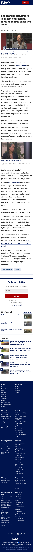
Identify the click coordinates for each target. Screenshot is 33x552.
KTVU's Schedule (19, 506)
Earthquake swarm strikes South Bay (10, 314)
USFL (16, 436)
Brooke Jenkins (21, 66)
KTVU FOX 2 (20, 28)
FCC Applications (19, 520)
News (17, 270)
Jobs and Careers (19, 499)
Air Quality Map (5, 418)
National (3, 389)
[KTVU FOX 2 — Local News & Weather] (6, 3)
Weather (4, 410)
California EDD (5, 443)
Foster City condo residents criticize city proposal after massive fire (18, 357)
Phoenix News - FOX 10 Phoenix (20, 484)
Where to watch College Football (5, 499)
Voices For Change (20, 468)
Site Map (17, 516)
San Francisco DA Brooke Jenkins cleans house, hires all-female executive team (16, 52)
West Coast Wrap (5, 402)
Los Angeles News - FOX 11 (20, 480)
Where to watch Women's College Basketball (5, 517)
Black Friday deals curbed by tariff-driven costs (12, 330)
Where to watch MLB (6, 502)
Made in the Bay (19, 452)
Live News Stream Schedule (20, 508)
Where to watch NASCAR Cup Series (6, 504)
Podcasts (3, 400)
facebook (15, 534)
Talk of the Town (19, 457)
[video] (28, 316)
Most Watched (6, 312)
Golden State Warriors (18, 418)
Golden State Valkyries (18, 424)
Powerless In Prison (6, 449)
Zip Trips (17, 387)
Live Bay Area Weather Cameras (6, 415)
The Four (17, 446)
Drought (3, 392)
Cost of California (5, 447)
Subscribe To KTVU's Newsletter (20, 514)
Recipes (17, 392)
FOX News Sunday (6, 404)
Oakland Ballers (19, 429)
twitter (24, 534)
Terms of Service (17, 305)
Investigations (6, 441)
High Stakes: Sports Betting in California (20, 449)
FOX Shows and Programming (19, 503)
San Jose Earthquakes (20, 434)
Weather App (4, 426)
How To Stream (19, 495)
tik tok (21, 534)
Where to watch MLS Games (6, 524)
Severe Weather (5, 424)
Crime (2, 390)
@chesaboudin (14, 183)
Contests (17, 390)
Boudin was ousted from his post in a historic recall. (16, 243)
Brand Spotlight (19, 473)
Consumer (4, 398)
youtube (12, 534)
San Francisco (27, 28)
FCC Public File (19, 518)
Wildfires (3, 394)
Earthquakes (4, 422)
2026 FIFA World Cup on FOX (20, 413)
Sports (17, 410)
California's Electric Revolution (20, 443)
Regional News (20, 478)
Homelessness (5, 445)
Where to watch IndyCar (5, 508)
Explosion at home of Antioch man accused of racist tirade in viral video (20, 350)
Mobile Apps (18, 511)
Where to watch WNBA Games (5, 521)
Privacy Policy (18, 304)
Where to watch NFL (6, 497)
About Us (18, 493)
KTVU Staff (18, 497)
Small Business (5, 484)
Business (3, 396)
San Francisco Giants (20, 421)
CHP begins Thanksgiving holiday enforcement (9, 322)
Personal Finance (5, 480)
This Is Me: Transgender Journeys (21, 460)
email (9, 534)
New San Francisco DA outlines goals (11, 160)
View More (27, 312)
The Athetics (18, 430)
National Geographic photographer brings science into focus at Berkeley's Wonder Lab (21, 342)
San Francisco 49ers (20, 416)
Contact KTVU (19, 500)
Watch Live (25, 2)
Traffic (17, 389)
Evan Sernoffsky (6, 28)
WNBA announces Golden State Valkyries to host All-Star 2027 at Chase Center (20, 364)
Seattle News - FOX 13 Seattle (20, 487)
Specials (18, 441)
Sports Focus (18, 455)
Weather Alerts (5, 412)
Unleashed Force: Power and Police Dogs (5, 452)
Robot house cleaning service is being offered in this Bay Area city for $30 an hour (20, 371)
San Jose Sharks (19, 432)
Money (3, 478)
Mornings (18, 384)
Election (3, 406)
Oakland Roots (19, 427)
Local (2, 387)
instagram (18, 534)
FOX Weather (4, 428)
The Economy (4, 482)
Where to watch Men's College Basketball (5, 512)
